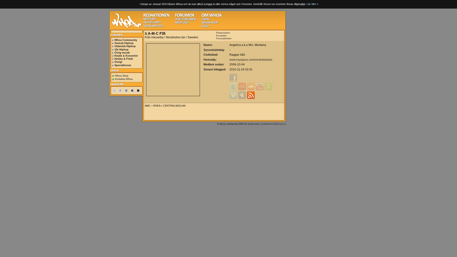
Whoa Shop (121, 75)
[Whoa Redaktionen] (156, 16)
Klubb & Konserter (126, 55)
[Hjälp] (205, 26)
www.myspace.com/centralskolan (250, 59)
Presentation (223, 32)
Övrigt (118, 61)
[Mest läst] (182, 23)
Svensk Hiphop (124, 43)
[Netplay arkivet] (149, 19)
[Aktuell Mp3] (152, 23)
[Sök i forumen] (185, 20)
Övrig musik (122, 52)
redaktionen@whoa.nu (273, 124)
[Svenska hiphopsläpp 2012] (153, 26)
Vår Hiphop (121, 49)
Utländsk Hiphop (125, 46)
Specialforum (122, 65)
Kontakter (221, 35)
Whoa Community (125, 40)
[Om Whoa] (211, 16)
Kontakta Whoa (124, 79)
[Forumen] (184, 16)
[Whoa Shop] (209, 23)
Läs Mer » (312, 4)
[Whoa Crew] (205, 20)
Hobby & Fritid (123, 58)
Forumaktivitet (223, 38)
